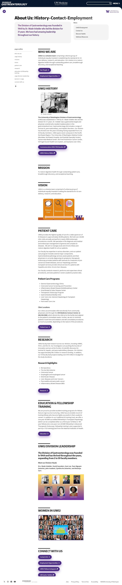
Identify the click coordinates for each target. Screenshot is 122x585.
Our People (43, 70)
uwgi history (18, 56)
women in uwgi (19, 79)
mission (17, 59)
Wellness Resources (82, 37)
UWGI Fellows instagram (50, 569)
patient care (18, 65)
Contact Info (44, 557)
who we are (18, 53)
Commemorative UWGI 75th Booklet (53, 147)
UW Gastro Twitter (48, 575)
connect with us (19, 82)
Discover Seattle (80, 34)
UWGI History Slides (48, 153)
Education (43, 434)
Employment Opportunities (49, 76)
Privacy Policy (75, 581)
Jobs (68, 581)
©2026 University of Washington (110, 582)
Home (3, 12)
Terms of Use (86, 581)
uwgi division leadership (22, 76)
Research (43, 390)
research (17, 68)
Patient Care (44, 327)
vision (16, 62)
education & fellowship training (21, 72)
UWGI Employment (82, 27)
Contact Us (79, 31)
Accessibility (95, 581)
